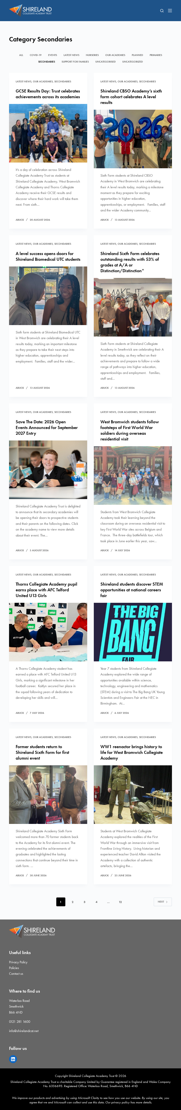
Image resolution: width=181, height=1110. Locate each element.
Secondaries (46, 61)
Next (161, 901)
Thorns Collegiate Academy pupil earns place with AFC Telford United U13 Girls (46, 589)
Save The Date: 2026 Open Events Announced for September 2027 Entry (47, 427)
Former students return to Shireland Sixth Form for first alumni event (42, 752)
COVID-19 (35, 55)
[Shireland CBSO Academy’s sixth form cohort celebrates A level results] (133, 139)
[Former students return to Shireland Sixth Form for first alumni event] (48, 794)
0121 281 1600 (19, 1021)
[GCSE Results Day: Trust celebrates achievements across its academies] (48, 133)
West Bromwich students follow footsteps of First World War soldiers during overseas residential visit (129, 430)
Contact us (16, 973)
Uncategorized (132, 61)
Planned (137, 55)
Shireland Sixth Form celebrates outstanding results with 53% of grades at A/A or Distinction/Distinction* (129, 262)
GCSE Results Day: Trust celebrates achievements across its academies (48, 94)
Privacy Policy (18, 962)
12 (120, 902)
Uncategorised (105, 61)
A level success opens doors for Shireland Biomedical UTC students (48, 256)
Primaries (156, 55)
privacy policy (120, 1102)
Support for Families (75, 61)
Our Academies (115, 55)
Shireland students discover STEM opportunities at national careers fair (131, 589)
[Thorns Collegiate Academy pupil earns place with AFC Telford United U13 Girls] (48, 632)
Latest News (71, 55)
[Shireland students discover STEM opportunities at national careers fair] (133, 632)
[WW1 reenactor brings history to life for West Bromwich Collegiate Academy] (133, 794)
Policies (14, 968)
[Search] (162, 10)
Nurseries (92, 55)
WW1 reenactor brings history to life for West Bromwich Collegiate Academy (131, 752)
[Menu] (170, 11)
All (21, 55)
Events (52, 55)
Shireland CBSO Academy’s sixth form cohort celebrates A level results (131, 96)
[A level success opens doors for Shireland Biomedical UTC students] (48, 295)
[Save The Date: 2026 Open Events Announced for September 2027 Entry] (48, 469)
